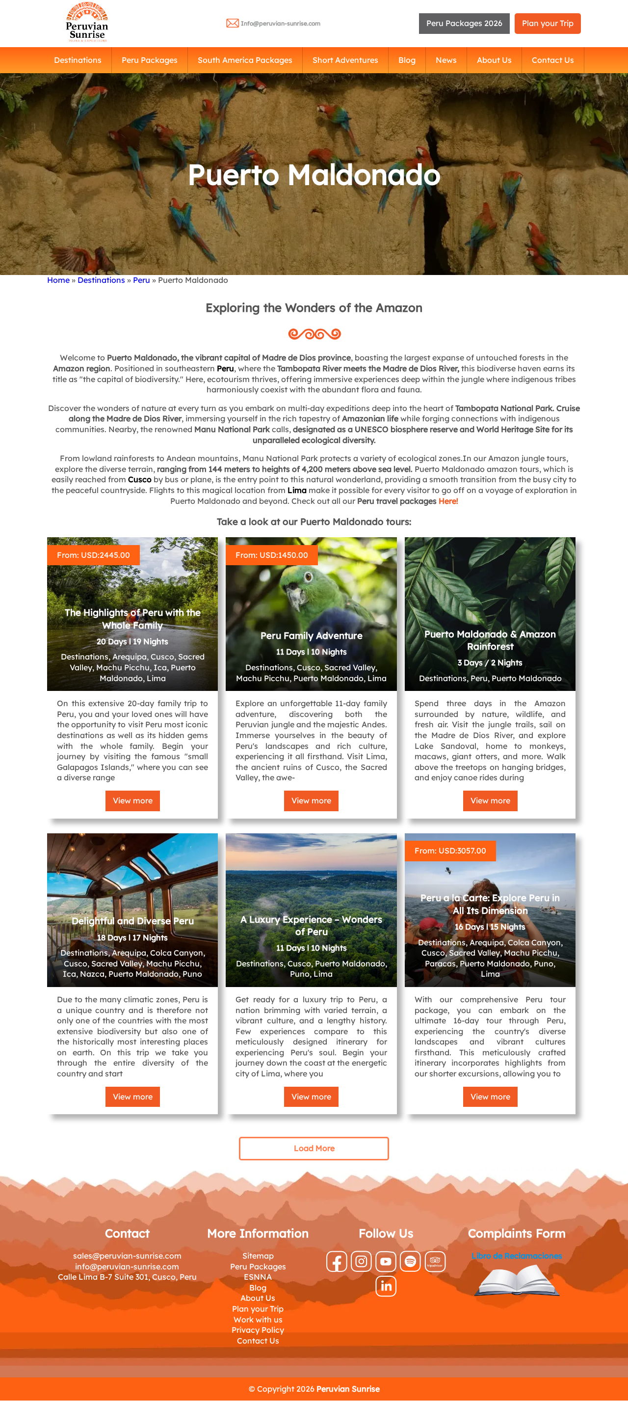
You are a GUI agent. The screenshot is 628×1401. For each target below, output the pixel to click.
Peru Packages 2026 (464, 23)
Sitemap (258, 1256)
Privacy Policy (258, 1330)
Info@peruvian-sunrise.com (280, 23)
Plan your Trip (548, 23)
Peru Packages (150, 60)
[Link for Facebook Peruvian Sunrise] (336, 1269)
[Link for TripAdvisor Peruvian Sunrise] (435, 1269)
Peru (141, 280)
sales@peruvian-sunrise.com (127, 1256)
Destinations (78, 60)
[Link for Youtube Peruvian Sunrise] (385, 1269)
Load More (314, 1148)
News (446, 60)
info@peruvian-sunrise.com (127, 1266)
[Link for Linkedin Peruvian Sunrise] (386, 1294)
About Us (494, 60)
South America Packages (245, 60)
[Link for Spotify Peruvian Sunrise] (410, 1269)
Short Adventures (345, 60)
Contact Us (553, 60)
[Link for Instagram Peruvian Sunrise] (361, 1269)
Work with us (258, 1319)
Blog (407, 60)
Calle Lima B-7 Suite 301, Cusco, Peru (127, 1277)
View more (133, 800)
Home (58, 280)
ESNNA (258, 1277)
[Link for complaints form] (516, 1282)
